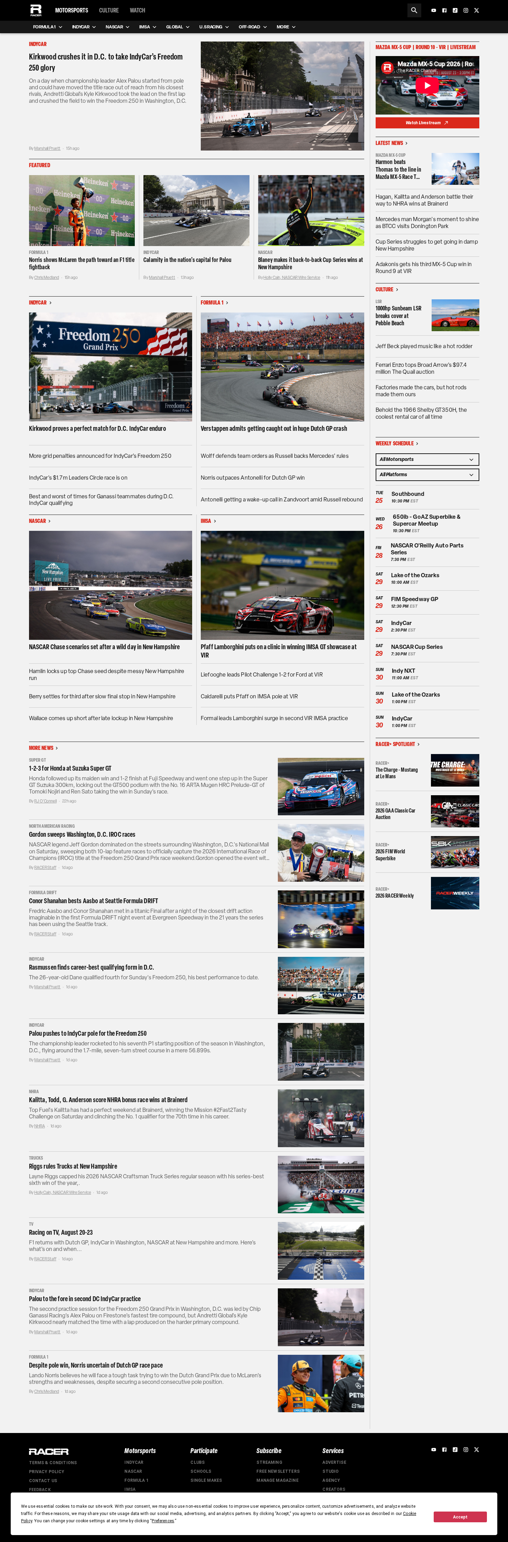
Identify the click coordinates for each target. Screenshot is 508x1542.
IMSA (129, 1489)
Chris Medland (46, 277)
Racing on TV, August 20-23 (61, 1232)
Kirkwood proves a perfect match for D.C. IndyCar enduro (97, 428)
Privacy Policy (47, 1471)
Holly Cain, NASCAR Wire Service (291, 277)
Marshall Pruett (47, 148)
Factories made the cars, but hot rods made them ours (421, 391)
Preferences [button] (163, 1520)
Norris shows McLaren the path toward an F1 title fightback (81, 263)
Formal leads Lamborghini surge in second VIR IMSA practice (274, 718)
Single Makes (206, 1480)
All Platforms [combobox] (393, 475)
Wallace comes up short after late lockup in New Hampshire (101, 718)
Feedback (40, 1489)
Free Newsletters (277, 1471)
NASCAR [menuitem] (114, 26)
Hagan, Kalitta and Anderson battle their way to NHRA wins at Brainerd (424, 200)
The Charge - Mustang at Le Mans (397, 773)
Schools (200, 1471)
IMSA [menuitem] (144, 26)
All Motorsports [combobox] (397, 459)
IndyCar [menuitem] (81, 26)
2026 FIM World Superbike (390, 854)
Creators (333, 1489)
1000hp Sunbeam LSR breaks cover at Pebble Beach (399, 316)
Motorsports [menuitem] (71, 10)
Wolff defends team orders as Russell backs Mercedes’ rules (275, 456)
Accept (460, 1517)
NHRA (39, 1126)
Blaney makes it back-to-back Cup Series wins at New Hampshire (310, 263)
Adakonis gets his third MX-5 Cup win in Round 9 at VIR (424, 267)
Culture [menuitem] (109, 10)
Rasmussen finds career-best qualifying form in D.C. (91, 967)
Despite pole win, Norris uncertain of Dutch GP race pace (96, 1365)
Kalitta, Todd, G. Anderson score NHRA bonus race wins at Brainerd (108, 1100)
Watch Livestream (423, 122)
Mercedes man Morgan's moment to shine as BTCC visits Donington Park (427, 222)
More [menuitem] (283, 26)
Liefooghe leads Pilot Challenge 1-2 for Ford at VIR (262, 674)
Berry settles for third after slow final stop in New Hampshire (102, 696)
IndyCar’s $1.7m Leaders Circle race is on (78, 477)
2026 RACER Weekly (395, 895)
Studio (330, 1471)
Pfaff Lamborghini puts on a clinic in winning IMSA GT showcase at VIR (279, 651)
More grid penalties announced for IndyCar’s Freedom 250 (100, 456)
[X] (476, 10)
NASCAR (133, 1471)
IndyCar (133, 1462)
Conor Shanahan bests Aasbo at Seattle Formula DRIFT (93, 901)
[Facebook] (444, 10)
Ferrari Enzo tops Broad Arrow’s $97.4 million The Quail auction (421, 368)
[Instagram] (466, 10)
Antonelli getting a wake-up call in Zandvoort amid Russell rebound (282, 499)
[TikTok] (455, 10)
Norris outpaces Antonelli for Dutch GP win (253, 477)
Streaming (269, 1462)
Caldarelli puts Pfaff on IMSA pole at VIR (249, 696)
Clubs (197, 1462)
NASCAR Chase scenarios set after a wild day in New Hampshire (104, 647)
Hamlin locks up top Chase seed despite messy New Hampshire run (107, 674)
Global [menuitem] (174, 26)
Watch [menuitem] (137, 10)
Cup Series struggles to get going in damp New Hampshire (427, 245)
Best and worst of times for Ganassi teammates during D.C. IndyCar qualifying (101, 499)
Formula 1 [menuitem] (44, 26)
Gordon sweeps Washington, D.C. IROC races (82, 834)
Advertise (334, 1462)
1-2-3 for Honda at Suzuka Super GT (70, 768)
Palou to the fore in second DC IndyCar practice (85, 1299)
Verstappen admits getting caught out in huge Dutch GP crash (274, 428)
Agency (331, 1480)
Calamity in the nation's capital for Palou (187, 260)
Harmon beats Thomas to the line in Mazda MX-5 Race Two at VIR (399, 169)
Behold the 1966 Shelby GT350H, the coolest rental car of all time (421, 413)
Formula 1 (136, 1480)
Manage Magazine (277, 1480)
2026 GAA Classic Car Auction (396, 813)
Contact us (43, 1480)
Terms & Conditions (53, 1462)
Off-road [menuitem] (249, 26)
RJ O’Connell (45, 801)
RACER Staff (45, 867)
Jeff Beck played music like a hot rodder (424, 346)
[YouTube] (433, 10)
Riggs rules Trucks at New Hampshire (73, 1166)
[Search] (414, 10)
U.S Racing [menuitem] (210, 26)
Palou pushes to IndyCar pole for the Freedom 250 (88, 1033)
